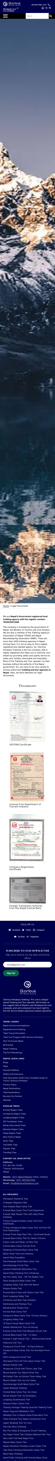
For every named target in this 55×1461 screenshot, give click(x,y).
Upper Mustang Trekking (15, 1388)
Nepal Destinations (11, 1088)
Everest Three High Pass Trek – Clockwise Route (26, 1234)
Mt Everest (8, 1045)
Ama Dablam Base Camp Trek (17, 1206)
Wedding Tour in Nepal (14, 1415)
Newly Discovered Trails (14, 1125)
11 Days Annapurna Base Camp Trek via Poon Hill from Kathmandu (27, 1229)
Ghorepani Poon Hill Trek (15, 1361)
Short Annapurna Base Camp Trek (19, 1280)
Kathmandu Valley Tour (33, 1450)
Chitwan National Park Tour (37, 1434)
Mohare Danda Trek (12, 1365)
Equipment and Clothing (14, 1029)
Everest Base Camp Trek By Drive (19, 1246)
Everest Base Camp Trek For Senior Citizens (24, 1238)
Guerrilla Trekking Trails (40, 1407)
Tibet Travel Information (14, 1033)
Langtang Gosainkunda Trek (16, 1399)
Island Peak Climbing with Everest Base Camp (25, 1457)
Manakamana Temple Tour (16, 1308)
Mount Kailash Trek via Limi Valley (19, 1380)
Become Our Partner (12, 1096)
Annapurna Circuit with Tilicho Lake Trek (22, 1368)
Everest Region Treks (13, 1110)
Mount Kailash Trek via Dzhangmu (19, 1395)
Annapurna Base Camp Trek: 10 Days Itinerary (25, 1315)
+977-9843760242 (22, 1177)
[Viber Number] (47, 8)
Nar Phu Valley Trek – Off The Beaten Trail (23, 1277)
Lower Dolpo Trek (37, 1446)
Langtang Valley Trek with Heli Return (21, 1284)
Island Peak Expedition (14, 1257)
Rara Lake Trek (10, 1438)
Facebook (16, 930)
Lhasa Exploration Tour (37, 1415)
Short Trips (8, 1141)
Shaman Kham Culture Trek (16, 1403)
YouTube (21, 937)
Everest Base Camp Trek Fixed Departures (23, 1210)
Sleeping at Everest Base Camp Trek (20, 1249)
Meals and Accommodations (16, 1025)
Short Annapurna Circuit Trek (17, 1357)
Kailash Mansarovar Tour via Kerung (20, 1327)
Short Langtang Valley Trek (16, 1296)
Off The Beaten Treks (13, 1121)
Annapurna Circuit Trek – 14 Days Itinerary (23, 1346)
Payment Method (11, 1070)
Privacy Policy (9, 1084)
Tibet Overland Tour (12, 1419)
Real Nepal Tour (26, 1438)
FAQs (5, 1066)
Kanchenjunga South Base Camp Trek (21, 1384)
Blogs (5, 1062)
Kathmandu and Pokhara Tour (17, 1304)
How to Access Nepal (13, 1041)
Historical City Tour (12, 1342)
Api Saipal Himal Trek (13, 1434)
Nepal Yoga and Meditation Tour (18, 1411)
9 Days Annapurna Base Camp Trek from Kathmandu (23, 1222)
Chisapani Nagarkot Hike (15, 1202)
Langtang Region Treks (13, 1117)
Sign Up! (11, 973)
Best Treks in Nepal (12, 1137)
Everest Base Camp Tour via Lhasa (20, 1392)
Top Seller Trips (10, 1144)
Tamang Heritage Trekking (16, 1407)
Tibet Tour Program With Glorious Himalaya (23, 1037)
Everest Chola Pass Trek (14, 1331)
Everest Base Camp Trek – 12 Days (20, 1335)
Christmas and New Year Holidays (19, 1300)
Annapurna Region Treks (14, 1114)
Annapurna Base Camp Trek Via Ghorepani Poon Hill (26, 1351)
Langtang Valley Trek (13, 1319)
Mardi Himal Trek (30, 1372)
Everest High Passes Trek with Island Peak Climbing (23, 1215)
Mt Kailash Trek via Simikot (16, 1376)
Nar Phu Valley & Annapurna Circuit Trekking (24, 1430)
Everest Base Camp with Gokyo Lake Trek (23, 1292)
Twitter (28, 930)
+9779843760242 (49, 5)
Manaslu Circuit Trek (37, 1331)
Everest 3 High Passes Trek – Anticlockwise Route (27, 1338)
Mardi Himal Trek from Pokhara (18, 1253)
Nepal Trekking (10, 1049)
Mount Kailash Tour (12, 1372)
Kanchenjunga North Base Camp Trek (21, 1261)
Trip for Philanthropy (12, 1052)
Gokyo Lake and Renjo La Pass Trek (20, 1242)
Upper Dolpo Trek (36, 1361)
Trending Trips (9, 1152)
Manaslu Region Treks (13, 1129)
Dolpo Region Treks (12, 1133)
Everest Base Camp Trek (15, 1311)
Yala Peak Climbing (12, 1450)
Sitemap (7, 1100)
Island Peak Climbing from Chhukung (21, 1273)
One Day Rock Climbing (14, 1426)
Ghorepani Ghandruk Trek (15, 1198)
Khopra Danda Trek (12, 1288)
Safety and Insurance (13, 1074)
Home (6, 606)
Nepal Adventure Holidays (15, 1446)
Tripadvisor (34, 937)
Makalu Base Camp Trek (14, 1442)
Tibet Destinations (11, 1092)
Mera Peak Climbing (13, 1453)
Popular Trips (9, 1148)
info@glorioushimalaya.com (50, 8)
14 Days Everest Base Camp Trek (19, 1323)
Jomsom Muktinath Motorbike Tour (20, 1269)
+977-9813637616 (25, 1180)
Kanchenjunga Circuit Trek (15, 1265)
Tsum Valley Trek (38, 1376)
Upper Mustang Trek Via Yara (17, 1423)
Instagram (41, 930)
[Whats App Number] (43, 8)
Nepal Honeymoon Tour (34, 1419)
